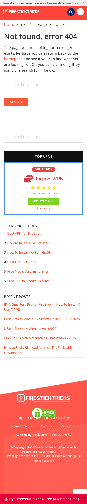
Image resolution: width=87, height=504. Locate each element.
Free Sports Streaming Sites (28, 281)
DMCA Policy (68, 426)
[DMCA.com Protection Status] (43, 413)
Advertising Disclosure (31, 434)
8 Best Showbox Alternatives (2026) (30, 328)
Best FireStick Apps (21, 262)
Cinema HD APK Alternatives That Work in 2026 (40, 338)
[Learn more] (78, 3)
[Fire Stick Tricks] (43, 398)
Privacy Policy (61, 434)
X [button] (84, 498)
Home (9, 24)
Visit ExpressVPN (43, 201)
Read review (44, 208)
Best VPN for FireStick (24, 233)
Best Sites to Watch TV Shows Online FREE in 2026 (42, 319)
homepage (13, 58)
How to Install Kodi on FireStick (30, 252)
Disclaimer (47, 426)
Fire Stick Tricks (31, 9)
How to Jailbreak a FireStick (28, 243)
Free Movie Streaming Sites (28, 271)
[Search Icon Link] (71, 12)
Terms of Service (22, 426)
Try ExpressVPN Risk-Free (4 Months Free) (43, 499)
